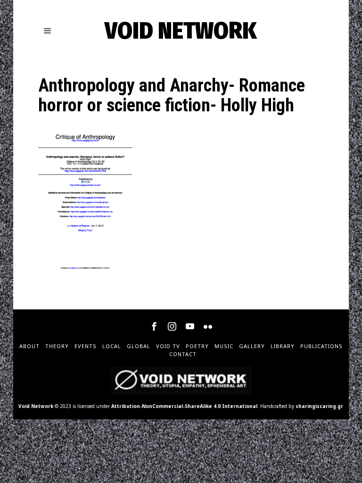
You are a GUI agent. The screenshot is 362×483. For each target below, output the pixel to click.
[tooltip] (154, 326)
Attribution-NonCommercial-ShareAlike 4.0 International (184, 406)
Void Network (35, 406)
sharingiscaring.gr (319, 406)
